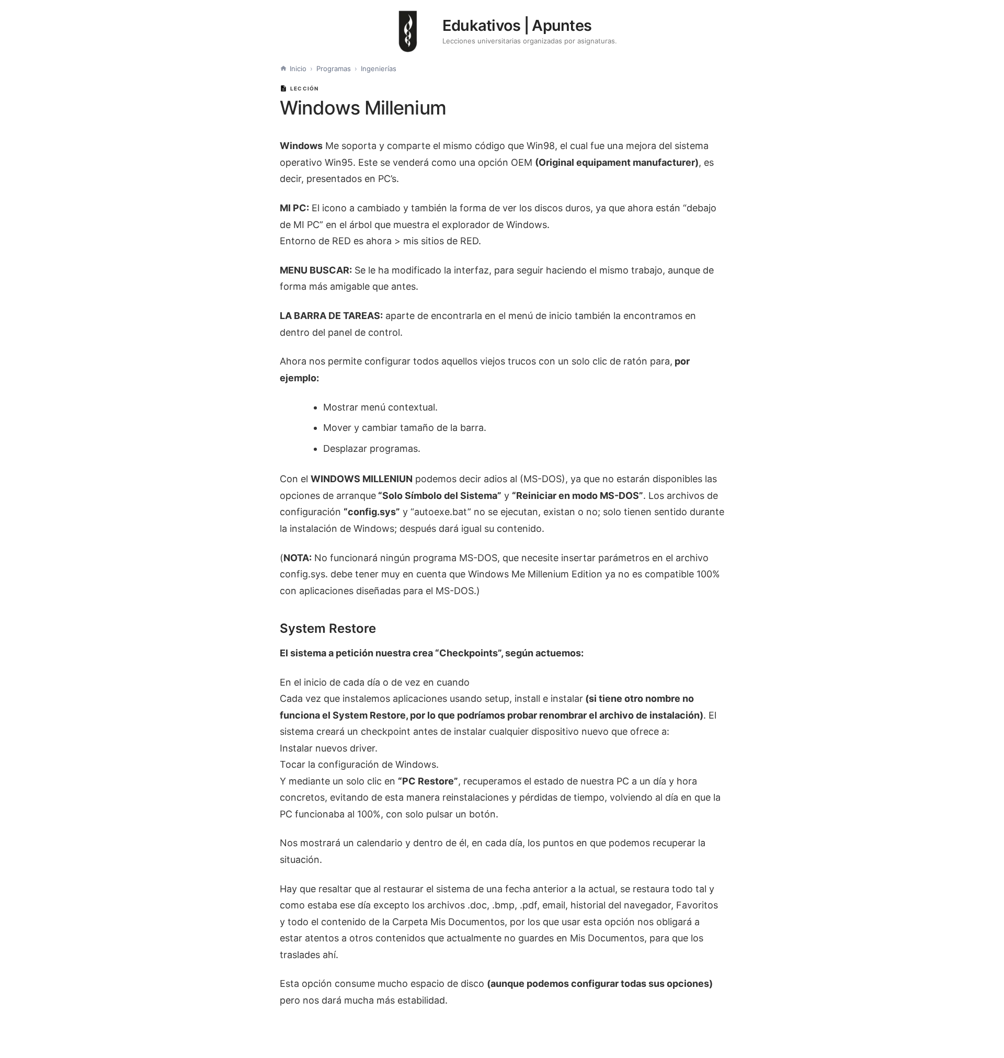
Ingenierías (378, 68)
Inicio (298, 68)
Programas (333, 68)
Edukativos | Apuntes (517, 25)
